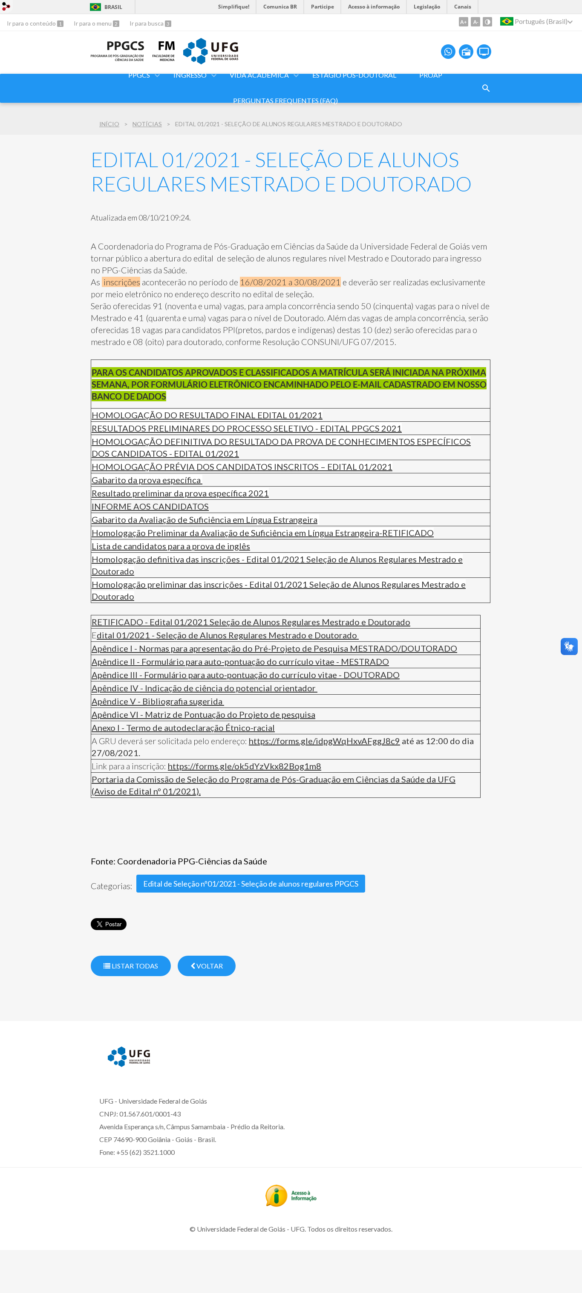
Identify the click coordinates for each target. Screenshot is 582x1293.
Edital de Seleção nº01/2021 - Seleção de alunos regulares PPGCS (250, 883)
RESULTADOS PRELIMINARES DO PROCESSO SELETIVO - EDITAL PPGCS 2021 (247, 428)
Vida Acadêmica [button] (259, 75)
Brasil (113, 7)
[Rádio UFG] (466, 51)
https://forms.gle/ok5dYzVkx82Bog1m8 (244, 766)
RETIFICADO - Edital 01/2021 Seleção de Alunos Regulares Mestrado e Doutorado (251, 622)
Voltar (209, 966)
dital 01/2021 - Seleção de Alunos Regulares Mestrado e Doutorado (228, 635)
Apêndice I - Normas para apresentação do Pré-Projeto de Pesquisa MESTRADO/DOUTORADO (274, 648)
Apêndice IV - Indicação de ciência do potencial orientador (204, 688)
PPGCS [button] (139, 75)
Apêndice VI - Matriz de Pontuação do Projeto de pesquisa (203, 714)
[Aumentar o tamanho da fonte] (463, 21)
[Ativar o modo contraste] (487, 21)
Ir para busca (147, 23)
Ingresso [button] (190, 75)
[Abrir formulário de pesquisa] (486, 88)
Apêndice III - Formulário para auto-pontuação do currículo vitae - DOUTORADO (246, 675)
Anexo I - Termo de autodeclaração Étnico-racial (183, 727)
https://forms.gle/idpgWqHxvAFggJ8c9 (324, 741)
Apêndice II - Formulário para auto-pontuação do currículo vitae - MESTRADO (240, 661)
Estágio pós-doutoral (354, 75)
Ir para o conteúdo (32, 23)
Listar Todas (134, 966)
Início (109, 124)
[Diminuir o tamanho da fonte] (475, 21)
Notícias (147, 124)
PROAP (430, 75)
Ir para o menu (93, 23)
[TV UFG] (484, 51)
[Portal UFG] (210, 61)
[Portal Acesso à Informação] (291, 1204)
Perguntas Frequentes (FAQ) (285, 100)
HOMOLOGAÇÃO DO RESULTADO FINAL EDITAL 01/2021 (207, 415)
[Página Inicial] (117, 58)
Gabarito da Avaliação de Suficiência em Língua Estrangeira (204, 519)
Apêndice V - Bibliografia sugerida (158, 701)
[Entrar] (6, 7)
